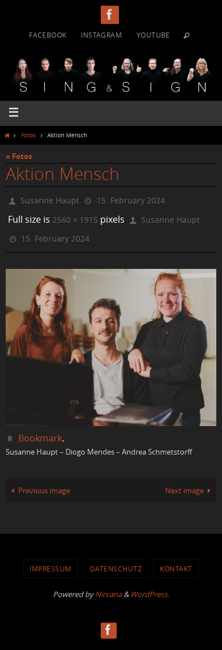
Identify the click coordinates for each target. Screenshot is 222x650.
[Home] (7, 135)
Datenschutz (116, 561)
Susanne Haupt (49, 199)
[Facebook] (110, 14)
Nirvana (108, 586)
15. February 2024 (131, 199)
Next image (184, 483)
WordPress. (149, 586)
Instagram (101, 34)
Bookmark (40, 430)
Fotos (28, 135)
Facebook (47, 34)
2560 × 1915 (75, 215)
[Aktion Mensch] (111, 340)
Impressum (51, 561)
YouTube (153, 34)
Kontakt (176, 561)
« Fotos (19, 156)
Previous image (44, 483)
